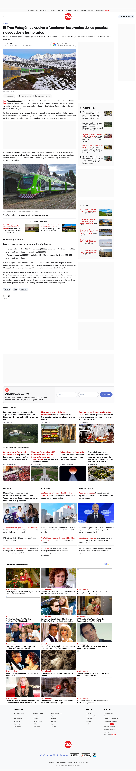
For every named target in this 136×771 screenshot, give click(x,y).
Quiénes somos (108, 713)
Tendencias (36, 727)
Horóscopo (17, 721)
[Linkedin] (54, 755)
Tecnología (17, 727)
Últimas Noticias (19, 713)
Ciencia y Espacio (56, 713)
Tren (15, 289)
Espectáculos (18, 718)
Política (7, 488)
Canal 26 (9, 44)
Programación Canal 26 (111, 727)
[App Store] (75, 755)
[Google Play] (86, 755)
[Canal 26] (68, 745)
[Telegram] (64, 755)
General (35, 718)
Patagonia (24, 289)
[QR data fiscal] (94, 757)
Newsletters (109, 735)
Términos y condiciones (111, 718)
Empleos (106, 732)
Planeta (53, 721)
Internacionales (86, 488)
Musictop (88, 724)
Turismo (6, 23)
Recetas (53, 724)
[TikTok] (57, 755)
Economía (45, 488)
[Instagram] (44, 755)
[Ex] (48, 755)
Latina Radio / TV (91, 716)
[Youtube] (51, 755)
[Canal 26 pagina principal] (68, 20)
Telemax (88, 721)
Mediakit (108, 724)
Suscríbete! (106, 394)
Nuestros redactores (110, 729)
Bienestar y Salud (38, 713)
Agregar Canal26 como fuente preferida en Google (65, 44)
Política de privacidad (110, 721)
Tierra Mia (89, 718)
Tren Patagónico (14, 101)
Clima (16, 716)
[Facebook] (41, 755)
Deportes (35, 716)
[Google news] (67, 755)
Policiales (17, 724)
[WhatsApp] (61, 755)
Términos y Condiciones (64, 762)
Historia (53, 718)
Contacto (106, 716)
